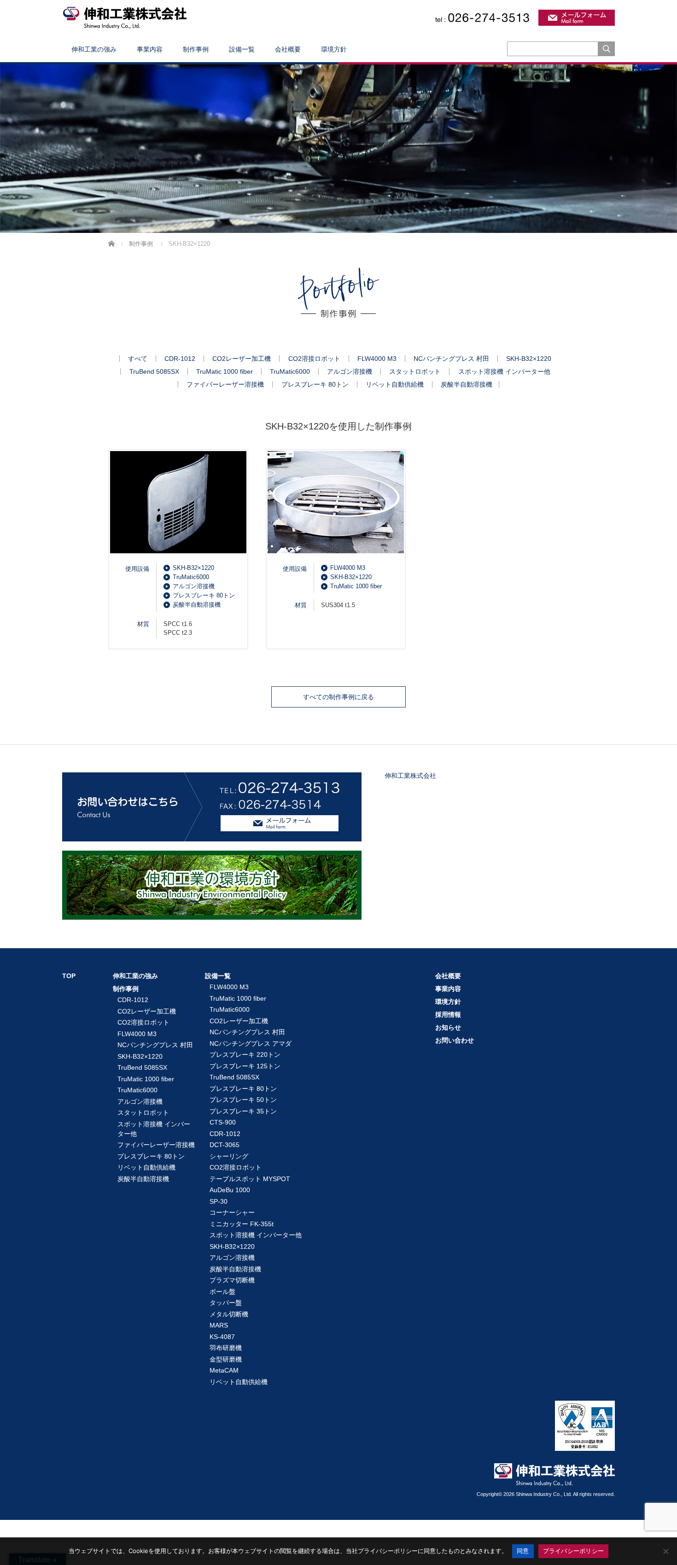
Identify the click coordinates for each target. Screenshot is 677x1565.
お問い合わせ (454, 1040)
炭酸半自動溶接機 (466, 384)
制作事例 (196, 49)
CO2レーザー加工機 (241, 358)
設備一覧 (242, 49)
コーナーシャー (232, 1212)
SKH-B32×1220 (528, 358)
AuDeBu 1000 (230, 1190)
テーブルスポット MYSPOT (250, 1178)
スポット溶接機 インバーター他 (504, 371)
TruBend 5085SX (154, 371)
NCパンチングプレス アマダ (251, 1043)
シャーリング (229, 1156)
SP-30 (219, 1201)
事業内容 (150, 49)
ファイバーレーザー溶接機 (225, 384)
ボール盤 (222, 1291)
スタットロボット (415, 371)
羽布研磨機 (226, 1347)
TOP (69, 976)
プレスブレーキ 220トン (245, 1054)
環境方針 (334, 49)
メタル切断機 (229, 1314)
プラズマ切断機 (232, 1280)
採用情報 (448, 1014)
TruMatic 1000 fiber (224, 371)
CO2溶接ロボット (314, 358)
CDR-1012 (179, 358)
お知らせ (448, 1027)
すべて (137, 358)
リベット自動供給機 (395, 384)
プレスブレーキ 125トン (245, 1066)
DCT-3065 (224, 1144)
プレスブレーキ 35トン (243, 1111)
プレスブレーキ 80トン (315, 384)
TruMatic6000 (290, 371)
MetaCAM (224, 1370)
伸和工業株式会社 (410, 775)
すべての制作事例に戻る (338, 697)
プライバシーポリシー (573, 1550)
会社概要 (288, 49)
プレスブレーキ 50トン (243, 1099)
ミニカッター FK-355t (242, 1224)
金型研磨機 (226, 1359)
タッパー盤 (226, 1302)
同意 (523, 1550)
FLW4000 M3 (377, 358)
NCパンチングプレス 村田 (451, 358)
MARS (219, 1325)
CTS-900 (223, 1122)
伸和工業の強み (94, 49)
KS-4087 (222, 1336)
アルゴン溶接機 (349, 371)
